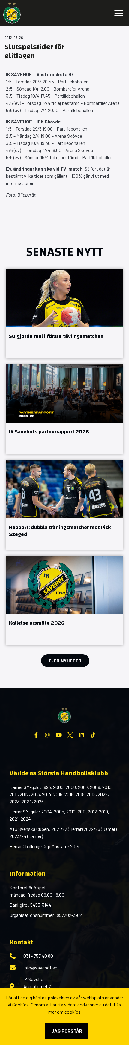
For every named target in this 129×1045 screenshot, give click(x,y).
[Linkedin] (81, 735)
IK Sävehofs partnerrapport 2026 (49, 432)
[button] (119, 13)
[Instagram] (47, 735)
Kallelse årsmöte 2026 (36, 623)
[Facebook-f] (36, 735)
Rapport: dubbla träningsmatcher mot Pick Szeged (60, 530)
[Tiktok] (93, 735)
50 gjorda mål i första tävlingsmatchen (56, 336)
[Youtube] (59, 735)
